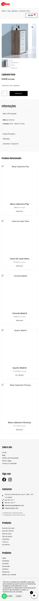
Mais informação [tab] (9, 113)
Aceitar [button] (18, 596)
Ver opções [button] (19, 375)
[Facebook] (4, 480)
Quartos (14, 11)
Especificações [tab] (9, 134)
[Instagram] (10, 480)
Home (4, 11)
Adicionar (18, 93)
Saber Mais (8, 596)
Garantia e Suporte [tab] (10, 144)
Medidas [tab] (6, 139)
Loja (8, 11)
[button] (36, 4)
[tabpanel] (19, 123)
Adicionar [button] (19, 211)
